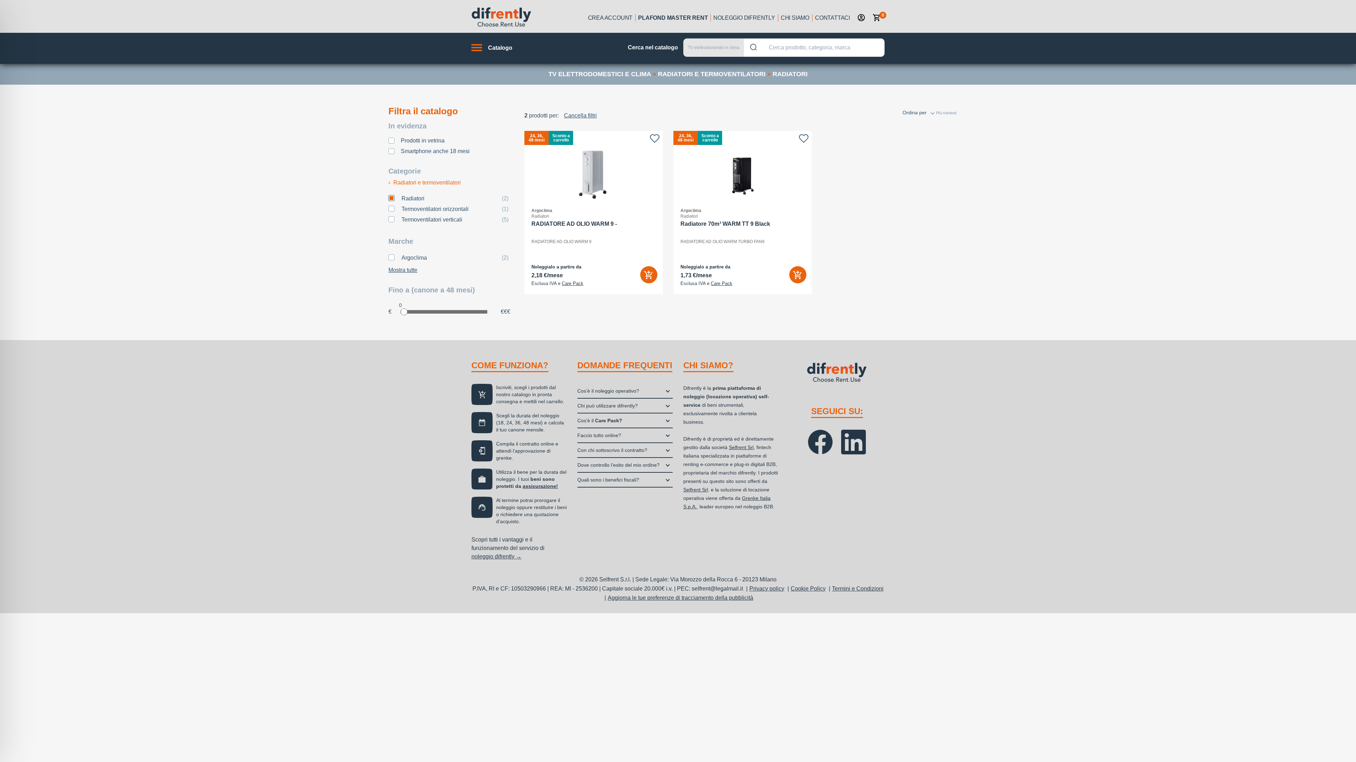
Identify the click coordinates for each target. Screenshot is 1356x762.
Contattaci (832, 18)
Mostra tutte (402, 270)
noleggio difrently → (496, 557)
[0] (877, 17)
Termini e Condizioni (858, 589)
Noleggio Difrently (744, 18)
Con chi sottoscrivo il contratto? (612, 450)
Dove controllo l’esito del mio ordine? (618, 465)
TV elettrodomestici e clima (599, 74)
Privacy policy (766, 589)
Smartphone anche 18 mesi (435, 151)
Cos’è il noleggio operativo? (608, 391)
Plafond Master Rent (673, 18)
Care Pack (572, 283)
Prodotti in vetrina (423, 141)
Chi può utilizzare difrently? (607, 406)
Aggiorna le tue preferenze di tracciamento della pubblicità (680, 598)
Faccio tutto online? (599, 435)
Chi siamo (795, 18)
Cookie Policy (808, 589)
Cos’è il (599, 420)
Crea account (610, 18)
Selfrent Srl (741, 447)
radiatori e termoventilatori (712, 74)
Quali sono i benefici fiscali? (608, 480)
